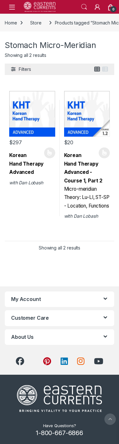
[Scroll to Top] (110, 419)
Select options (47, 152)
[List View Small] (105, 69)
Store (35, 22)
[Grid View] (97, 69)
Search (84, 6)
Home (11, 22)
